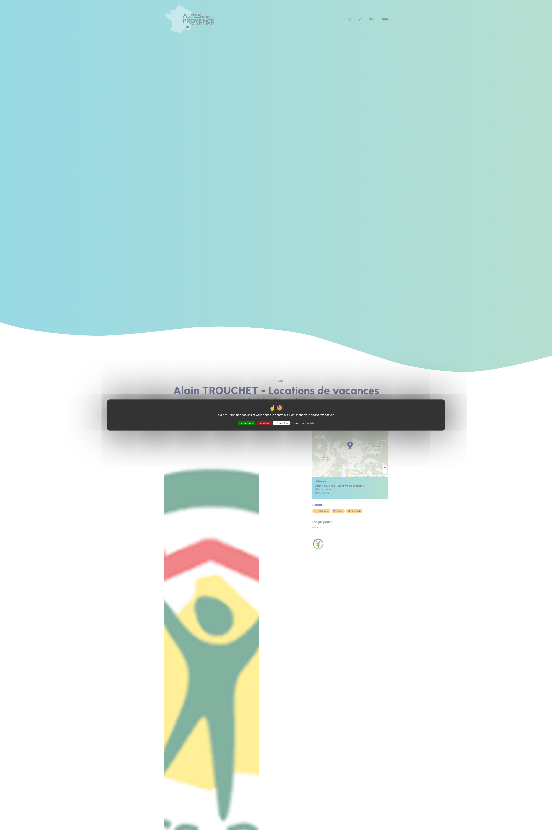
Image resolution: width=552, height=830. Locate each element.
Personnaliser (281, 423)
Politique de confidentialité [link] (303, 423)
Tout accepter (246, 423)
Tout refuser (264, 423)
